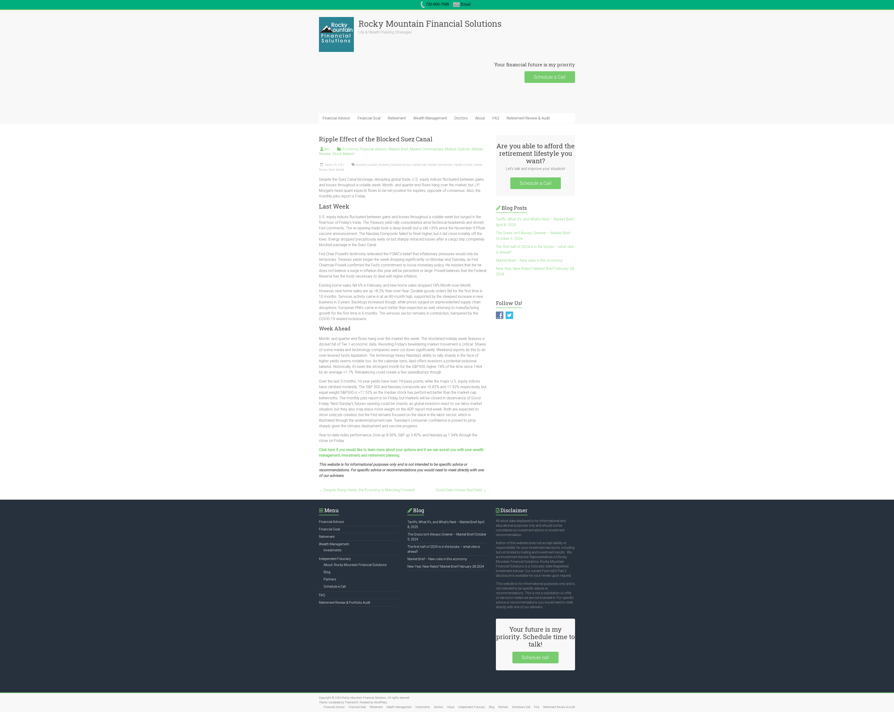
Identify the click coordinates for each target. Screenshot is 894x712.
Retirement (397, 118)
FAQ (495, 118)
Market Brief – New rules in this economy (529, 260)
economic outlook (366, 164)
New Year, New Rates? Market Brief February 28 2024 (445, 566)
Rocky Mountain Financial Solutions (430, 23)
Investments (333, 550)
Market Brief (398, 149)
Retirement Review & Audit (528, 118)
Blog (327, 572)
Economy (350, 149)
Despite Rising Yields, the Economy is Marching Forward (366, 490)
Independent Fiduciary (335, 559)
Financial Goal (369, 118)
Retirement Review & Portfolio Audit (344, 602)
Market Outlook (457, 149)
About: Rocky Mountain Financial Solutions (355, 565)
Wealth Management (430, 118)
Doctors (461, 118)
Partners (330, 579)
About (480, 118)
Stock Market (343, 154)
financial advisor (401, 164)
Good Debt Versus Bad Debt (461, 490)
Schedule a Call (550, 77)
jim (327, 149)
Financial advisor (373, 149)
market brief (419, 164)
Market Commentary (426, 149)
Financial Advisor (336, 118)
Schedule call (535, 657)
